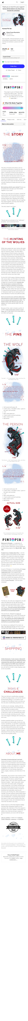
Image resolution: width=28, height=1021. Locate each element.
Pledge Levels (10, 119)
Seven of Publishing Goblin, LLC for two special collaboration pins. (13, 570)
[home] (3, 2)
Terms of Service (20, 844)
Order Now (13, 66)
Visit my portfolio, (5, 817)
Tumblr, (3, 819)
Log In (22, 2)
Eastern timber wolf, (6, 301)
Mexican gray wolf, (16, 301)
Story (3, 119)
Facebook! (20, 819)
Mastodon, (8, 819)
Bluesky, (20, 817)
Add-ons (19, 119)
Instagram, (13, 819)
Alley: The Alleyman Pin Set (8, 626)
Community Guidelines (10, 844)
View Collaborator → (15, 858)
